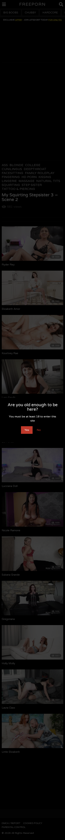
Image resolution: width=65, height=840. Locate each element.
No (39, 430)
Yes (26, 430)
